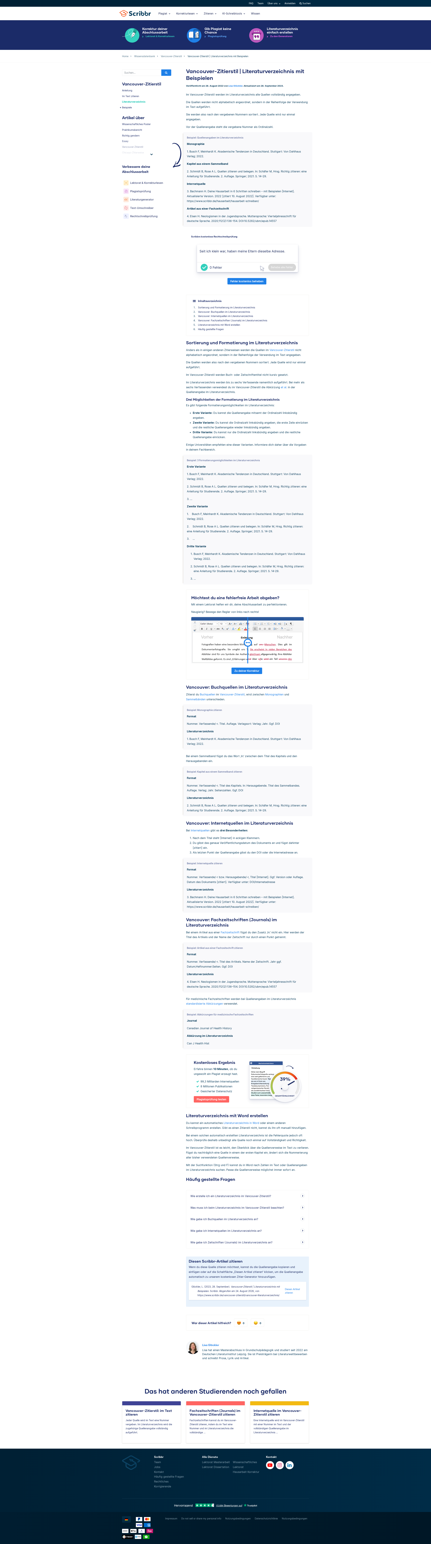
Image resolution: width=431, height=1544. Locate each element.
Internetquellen (200, 830)
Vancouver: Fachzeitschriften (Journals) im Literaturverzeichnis (232, 320)
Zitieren (209, 13)
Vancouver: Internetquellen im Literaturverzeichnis (225, 316)
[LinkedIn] (290, 1465)
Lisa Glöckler (235, 86)
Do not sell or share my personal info (201, 1518)
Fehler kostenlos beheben (246, 281)
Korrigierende (162, 1486)
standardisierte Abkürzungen (204, 1003)
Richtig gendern (131, 135)
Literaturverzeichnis (133, 101)
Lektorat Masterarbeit (216, 1462)
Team (260, 3)
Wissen (255, 13)
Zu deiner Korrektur (246, 670)
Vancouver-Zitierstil (282, 350)
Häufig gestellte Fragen (211, 329)
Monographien (274, 694)
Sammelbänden (196, 699)
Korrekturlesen (185, 13)
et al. (284, 387)
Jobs (157, 1467)
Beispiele (127, 107)
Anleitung (127, 90)
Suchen (306, 3)
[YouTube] (270, 1465)
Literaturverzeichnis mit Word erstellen (219, 324)
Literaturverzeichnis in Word (241, 1123)
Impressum (171, 1518)
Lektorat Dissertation (215, 1467)
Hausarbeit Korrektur (246, 1472)
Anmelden (290, 3)
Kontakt (159, 1472)
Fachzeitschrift (230, 932)
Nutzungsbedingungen (238, 1518)
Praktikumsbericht (132, 129)
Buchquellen (207, 694)
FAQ (251, 3)
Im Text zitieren (130, 96)
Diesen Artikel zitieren (292, 1291)
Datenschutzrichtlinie (266, 1518)
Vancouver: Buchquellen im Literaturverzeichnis (224, 311)
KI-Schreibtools (232, 13)
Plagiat (163, 13)
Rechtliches (161, 1481)
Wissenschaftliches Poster (136, 124)
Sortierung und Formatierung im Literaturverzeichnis (226, 307)
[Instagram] (280, 1465)
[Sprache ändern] (126, 1519)
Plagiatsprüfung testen (211, 1099)
